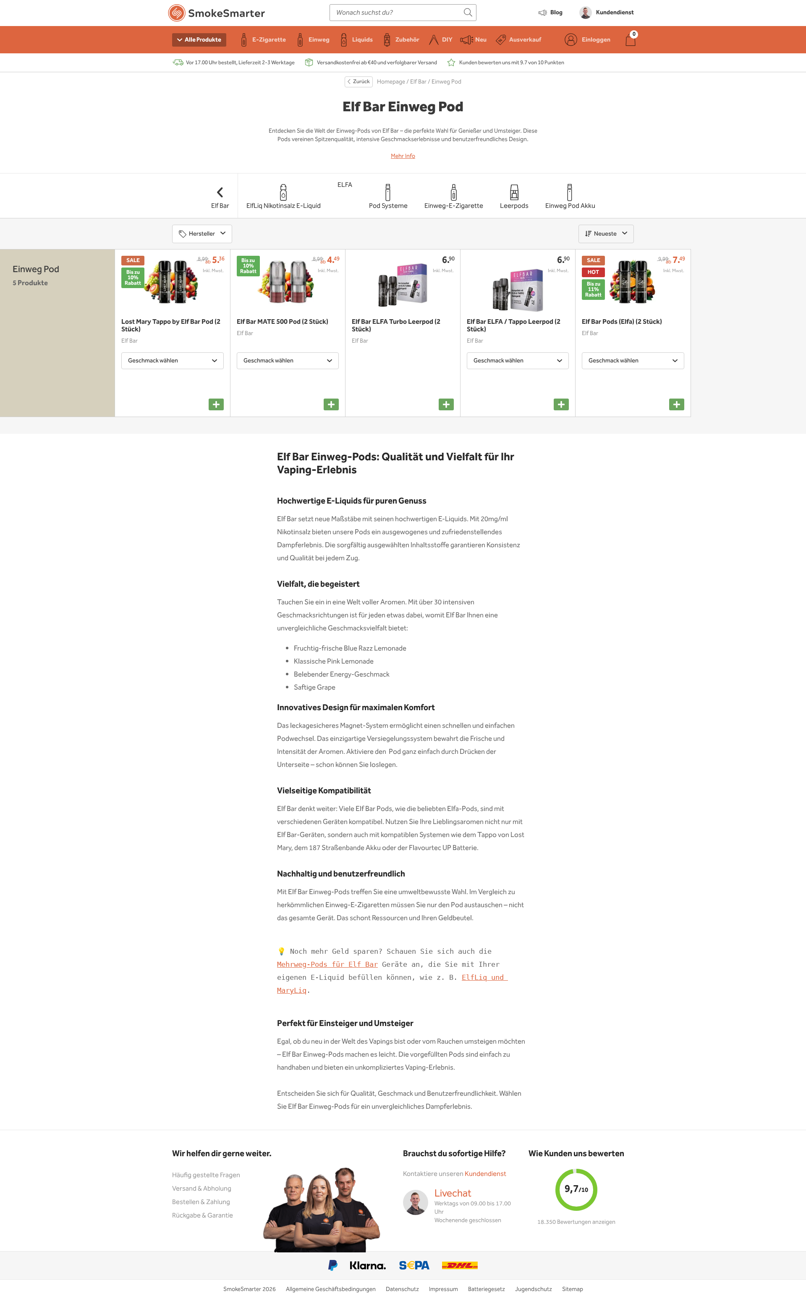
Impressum (443, 1289)
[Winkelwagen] (630, 39)
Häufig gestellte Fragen (206, 1175)
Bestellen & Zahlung (201, 1202)
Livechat (452, 1193)
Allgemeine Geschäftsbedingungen (331, 1289)
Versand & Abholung (201, 1189)
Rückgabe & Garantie (202, 1215)
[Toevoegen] (216, 404)
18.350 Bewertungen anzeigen (576, 1222)
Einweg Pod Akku (570, 206)
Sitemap (572, 1289)
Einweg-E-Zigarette (453, 206)
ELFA (345, 185)
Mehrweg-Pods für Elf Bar (327, 964)
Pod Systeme (388, 206)
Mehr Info (403, 156)
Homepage (391, 82)
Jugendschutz (533, 1289)
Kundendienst (485, 1174)
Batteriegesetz (486, 1289)
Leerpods (514, 206)
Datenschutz (402, 1289)
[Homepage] (216, 14)
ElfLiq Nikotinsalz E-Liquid (283, 206)
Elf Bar (418, 82)
